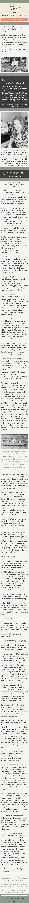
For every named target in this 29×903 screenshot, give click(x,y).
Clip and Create (18, 692)
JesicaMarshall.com (13, 765)
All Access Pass (9, 780)
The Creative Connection (16, 678)
